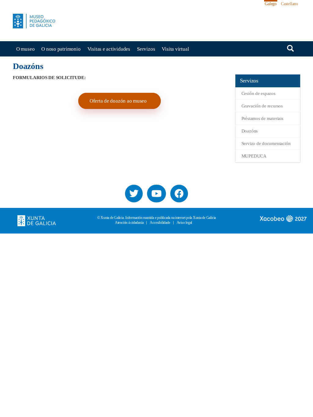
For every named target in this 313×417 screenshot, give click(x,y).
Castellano (289, 4)
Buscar (290, 48)
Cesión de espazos (258, 93)
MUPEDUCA (254, 156)
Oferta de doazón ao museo (119, 101)
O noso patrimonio (60, 49)
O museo (25, 49)
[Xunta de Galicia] (36, 220)
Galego (271, 4)
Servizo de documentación (266, 143)
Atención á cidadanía (129, 222)
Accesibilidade (160, 222)
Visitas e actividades (108, 49)
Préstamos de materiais (262, 118)
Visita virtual (175, 49)
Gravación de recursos (262, 105)
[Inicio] (36, 21)
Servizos (146, 49)
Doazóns (249, 131)
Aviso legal (184, 222)
